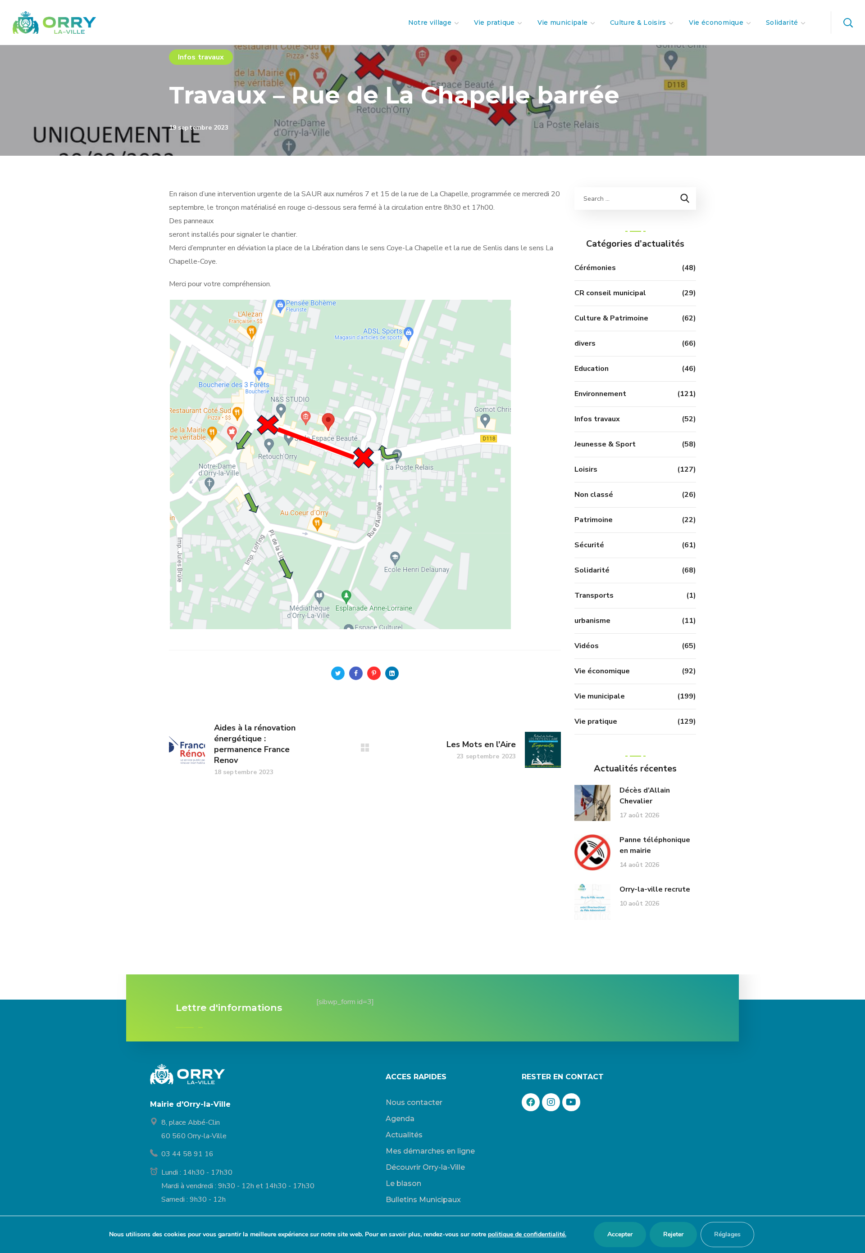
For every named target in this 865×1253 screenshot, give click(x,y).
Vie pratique (595, 721)
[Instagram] (551, 1102)
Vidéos (586, 646)
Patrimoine (593, 520)
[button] (847, 22)
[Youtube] (571, 1102)
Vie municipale (599, 696)
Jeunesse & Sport (605, 444)
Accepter (620, 1234)
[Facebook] (531, 1102)
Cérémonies (595, 268)
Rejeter (673, 1234)
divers (585, 343)
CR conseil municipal (610, 293)
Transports (594, 595)
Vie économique (602, 671)
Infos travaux (201, 57)
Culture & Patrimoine (611, 318)
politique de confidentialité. (527, 1234)
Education (591, 369)
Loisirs (585, 469)
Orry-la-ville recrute (654, 889)
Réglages (727, 1234)
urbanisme (592, 621)
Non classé (593, 495)
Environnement (600, 394)
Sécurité (589, 545)
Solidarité (592, 570)
